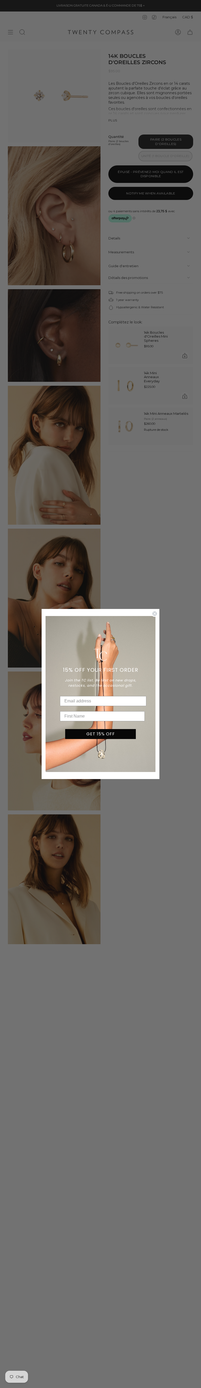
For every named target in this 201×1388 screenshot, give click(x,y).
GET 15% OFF (100, 734)
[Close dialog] (154, 613)
